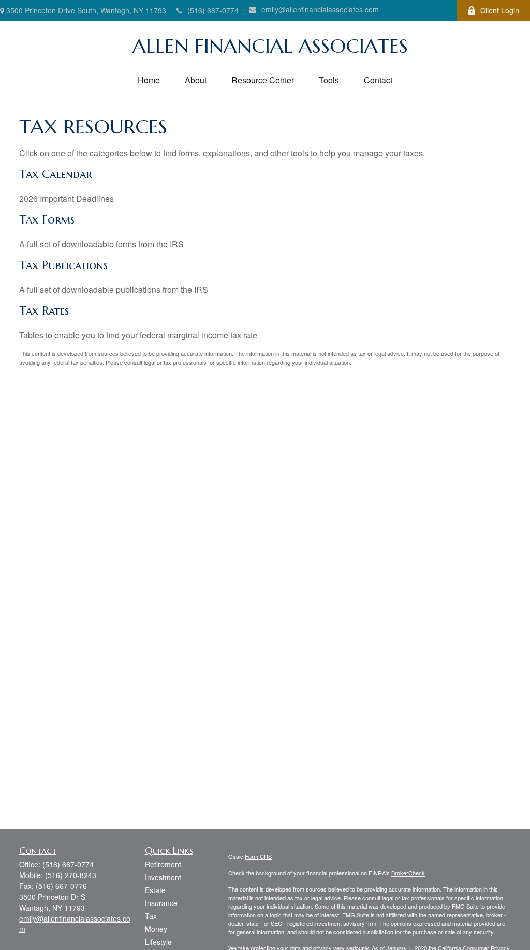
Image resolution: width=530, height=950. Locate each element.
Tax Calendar (55, 174)
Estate (155, 890)
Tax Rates (44, 311)
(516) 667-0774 (213, 10)
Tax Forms (47, 220)
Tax (151, 916)
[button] (148, 80)
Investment (163, 877)
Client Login (499, 10)
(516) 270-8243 (70, 875)
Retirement (163, 864)
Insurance (161, 903)
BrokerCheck (408, 873)
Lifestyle (158, 942)
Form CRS (258, 856)
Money (156, 929)
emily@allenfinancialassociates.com (320, 9)
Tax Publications (63, 265)
